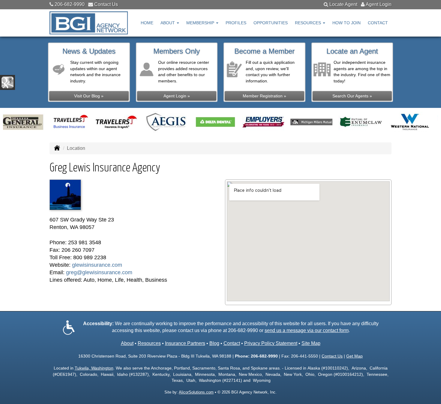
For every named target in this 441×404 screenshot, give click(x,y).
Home (147, 22)
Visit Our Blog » (89, 96)
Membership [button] (200, 22)
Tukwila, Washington (94, 368)
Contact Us (106, 4)
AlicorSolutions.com (196, 392)
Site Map (311, 343)
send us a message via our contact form (307, 330)
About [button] (168, 22)
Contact (378, 22)
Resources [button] (308, 22)
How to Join (346, 22)
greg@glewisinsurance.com (99, 272)
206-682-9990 (70, 4)
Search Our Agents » (352, 96)
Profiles (236, 22)
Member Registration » (264, 96)
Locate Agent (343, 4)
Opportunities (271, 22)
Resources (149, 343)
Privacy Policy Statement (270, 343)
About (127, 343)
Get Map (354, 356)
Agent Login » (177, 96)
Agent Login (379, 4)
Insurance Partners (185, 343)
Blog (214, 343)
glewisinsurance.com (97, 265)
